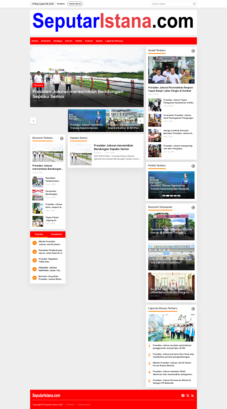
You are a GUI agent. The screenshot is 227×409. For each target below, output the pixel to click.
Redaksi (70, 404)
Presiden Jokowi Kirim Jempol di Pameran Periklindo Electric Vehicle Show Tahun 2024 (54, 205)
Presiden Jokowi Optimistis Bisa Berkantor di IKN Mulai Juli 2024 (124, 126)
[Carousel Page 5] (178, 195)
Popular (39, 234)
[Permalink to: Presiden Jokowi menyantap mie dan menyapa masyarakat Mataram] (154, 150)
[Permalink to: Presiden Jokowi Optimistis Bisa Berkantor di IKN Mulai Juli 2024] (125, 120)
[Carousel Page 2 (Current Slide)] (167, 195)
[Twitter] (188, 396)
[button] (194, 3)
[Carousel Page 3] (171, 195)
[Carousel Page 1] (164, 195)
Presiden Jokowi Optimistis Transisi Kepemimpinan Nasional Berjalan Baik (86, 126)
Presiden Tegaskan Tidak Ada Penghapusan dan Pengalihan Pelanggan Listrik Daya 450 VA (50, 260)
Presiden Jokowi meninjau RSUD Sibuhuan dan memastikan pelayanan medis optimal (172, 373)
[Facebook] (183, 396)
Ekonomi (38, 85)
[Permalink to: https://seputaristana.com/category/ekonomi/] (62, 138)
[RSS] (193, 396)
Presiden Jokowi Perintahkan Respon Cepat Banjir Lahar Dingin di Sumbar (170, 89)
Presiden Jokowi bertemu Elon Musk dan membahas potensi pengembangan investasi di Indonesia (173, 355)
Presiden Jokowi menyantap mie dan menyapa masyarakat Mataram (178, 147)
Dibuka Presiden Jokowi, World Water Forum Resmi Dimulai (49, 243)
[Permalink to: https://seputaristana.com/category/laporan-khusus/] (193, 309)
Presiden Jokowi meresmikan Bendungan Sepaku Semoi (77, 94)
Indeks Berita (84, 404)
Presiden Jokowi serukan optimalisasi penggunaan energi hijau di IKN (172, 346)
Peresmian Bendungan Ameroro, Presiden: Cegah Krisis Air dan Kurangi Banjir (54, 192)
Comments (56, 234)
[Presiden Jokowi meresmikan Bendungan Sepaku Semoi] (140, 159)
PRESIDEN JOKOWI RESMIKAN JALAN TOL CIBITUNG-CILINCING (49, 269)
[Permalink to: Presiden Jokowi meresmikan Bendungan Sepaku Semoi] (87, 77)
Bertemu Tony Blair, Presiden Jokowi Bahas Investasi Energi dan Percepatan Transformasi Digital (50, 277)
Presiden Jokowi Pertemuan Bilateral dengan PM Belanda (172, 381)
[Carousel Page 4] (175, 195)
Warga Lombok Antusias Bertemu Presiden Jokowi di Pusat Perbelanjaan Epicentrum (178, 132)
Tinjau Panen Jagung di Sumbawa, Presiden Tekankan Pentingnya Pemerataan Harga (52, 218)
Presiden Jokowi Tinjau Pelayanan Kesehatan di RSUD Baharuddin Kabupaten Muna (179, 101)
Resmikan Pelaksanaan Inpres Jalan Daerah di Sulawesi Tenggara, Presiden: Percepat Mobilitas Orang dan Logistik (54, 179)
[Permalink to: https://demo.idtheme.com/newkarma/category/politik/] (193, 166)
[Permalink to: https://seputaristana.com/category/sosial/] (193, 51)
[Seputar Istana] (113, 22)
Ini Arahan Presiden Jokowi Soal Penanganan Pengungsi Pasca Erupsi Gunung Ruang (178, 116)
